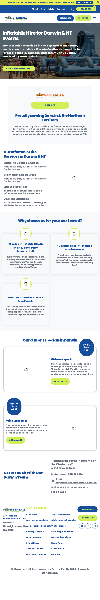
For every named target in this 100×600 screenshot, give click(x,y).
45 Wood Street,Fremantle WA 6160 (14, 526)
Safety (50, 9)
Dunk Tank (57, 543)
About (35, 9)
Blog (42, 9)
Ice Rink (55, 554)
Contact (60, 9)
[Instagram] (95, 526)
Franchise (32, 514)
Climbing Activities (62, 531)
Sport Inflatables (61, 514)
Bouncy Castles (35, 531)
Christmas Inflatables (63, 520)
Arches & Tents (34, 548)
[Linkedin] (82, 526)
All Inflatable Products (38, 526)
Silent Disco (33, 543)
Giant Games (33, 537)
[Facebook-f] (88, 526)
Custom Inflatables (37, 520)
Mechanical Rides (61, 537)
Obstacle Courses (36, 554)
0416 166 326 (75, 474)
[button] (86, 9)
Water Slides (58, 526)
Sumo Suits (57, 548)
